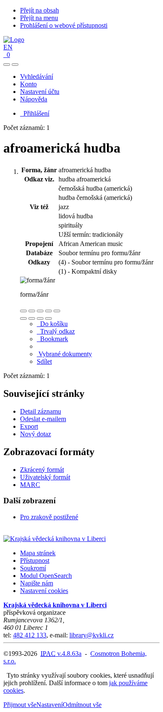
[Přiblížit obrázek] (23, 311)
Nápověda (33, 99)
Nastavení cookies (44, 590)
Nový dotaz (35, 434)
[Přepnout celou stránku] (48, 311)
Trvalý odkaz (56, 331)
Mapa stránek (38, 553)
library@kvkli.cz (91, 635)
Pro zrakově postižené (49, 516)
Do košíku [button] (52, 323)
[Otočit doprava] (31, 318)
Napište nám (36, 583)
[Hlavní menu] (15, 64)
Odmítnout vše (82, 704)
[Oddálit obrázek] (31, 311)
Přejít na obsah (39, 10)
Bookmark (52, 338)
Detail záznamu (40, 411)
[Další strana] (48, 318)
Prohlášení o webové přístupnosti (63, 25)
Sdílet (44, 361)
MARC (30, 484)
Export (29, 426)
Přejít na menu (39, 17)
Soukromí (33, 568)
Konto (28, 84)
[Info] (56, 311)
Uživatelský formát (45, 477)
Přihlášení (34, 113)
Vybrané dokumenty (64, 353)
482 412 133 (29, 635)
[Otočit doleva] (23, 318)
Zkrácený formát (42, 469)
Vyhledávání (36, 76)
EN (8, 47)
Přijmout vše (19, 704)
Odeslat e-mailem (43, 418)
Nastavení (49, 704)
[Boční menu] (6, 64)
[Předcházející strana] (40, 318)
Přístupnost (34, 560)
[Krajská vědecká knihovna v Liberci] (54, 538)
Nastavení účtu (39, 91)
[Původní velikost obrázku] (40, 311)
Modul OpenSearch (46, 575)
